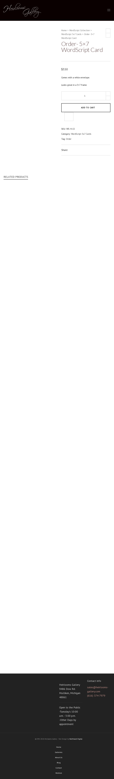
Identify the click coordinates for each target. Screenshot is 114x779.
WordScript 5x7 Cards (71, 34)
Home (64, 30)
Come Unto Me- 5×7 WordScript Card (57, 291)
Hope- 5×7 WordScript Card (57, 658)
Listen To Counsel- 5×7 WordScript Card (57, 413)
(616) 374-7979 (96, 695)
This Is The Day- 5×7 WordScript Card (57, 536)
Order (68, 139)
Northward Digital (75, 739)
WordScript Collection (79, 30)
